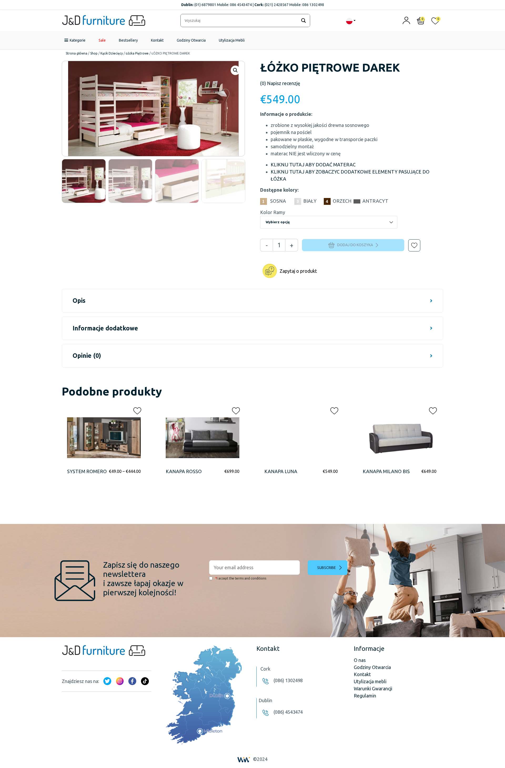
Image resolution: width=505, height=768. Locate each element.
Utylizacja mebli (370, 681)
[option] (83, 181)
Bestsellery (128, 40)
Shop (94, 53)
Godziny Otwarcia (191, 40)
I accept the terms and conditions (240, 578)
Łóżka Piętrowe (137, 53)
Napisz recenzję (280, 83)
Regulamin (365, 695)
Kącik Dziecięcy (111, 53)
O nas (360, 660)
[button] (410, 241)
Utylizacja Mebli (232, 40)
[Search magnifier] (303, 20)
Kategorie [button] (77, 40)
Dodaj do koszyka (355, 245)
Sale (102, 40)
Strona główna (76, 53)
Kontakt (157, 40)
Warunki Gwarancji (373, 688)
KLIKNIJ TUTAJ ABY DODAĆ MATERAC (313, 164)
